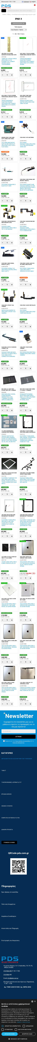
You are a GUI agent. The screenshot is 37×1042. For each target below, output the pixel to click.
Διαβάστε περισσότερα (23, 1022)
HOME (4, 14)
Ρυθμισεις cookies (9, 842)
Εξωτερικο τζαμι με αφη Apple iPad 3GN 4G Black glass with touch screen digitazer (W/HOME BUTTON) (27, 522)
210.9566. (6, 974)
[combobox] (32, 1001)
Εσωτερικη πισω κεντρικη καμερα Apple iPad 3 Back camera (27, 353)
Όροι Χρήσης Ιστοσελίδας (22, 741)
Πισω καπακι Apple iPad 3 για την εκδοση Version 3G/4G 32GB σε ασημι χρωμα (9, 690)
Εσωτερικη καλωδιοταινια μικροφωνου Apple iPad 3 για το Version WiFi (27, 228)
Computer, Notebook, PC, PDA (10, 817)
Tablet (3, 770)
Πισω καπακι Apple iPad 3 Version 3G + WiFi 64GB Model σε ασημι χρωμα (9, 605)
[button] (18, 1039)
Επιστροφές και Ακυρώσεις (10, 940)
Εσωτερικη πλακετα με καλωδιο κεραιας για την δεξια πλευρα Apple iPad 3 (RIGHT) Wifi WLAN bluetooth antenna (27, 187)
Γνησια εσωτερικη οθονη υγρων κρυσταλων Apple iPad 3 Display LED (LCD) (27, 689)
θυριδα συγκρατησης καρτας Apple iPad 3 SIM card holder (27, 102)
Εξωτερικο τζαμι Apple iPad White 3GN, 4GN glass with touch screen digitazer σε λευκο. (9, 522)
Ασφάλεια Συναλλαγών (8, 916)
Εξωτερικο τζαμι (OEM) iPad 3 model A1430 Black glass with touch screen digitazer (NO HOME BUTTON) (27, 438)
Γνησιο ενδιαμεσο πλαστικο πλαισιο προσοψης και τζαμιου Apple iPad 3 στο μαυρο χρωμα (9, 103)
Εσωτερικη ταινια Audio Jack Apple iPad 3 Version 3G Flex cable (27, 270)
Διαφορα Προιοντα (7, 829)
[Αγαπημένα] (25, 6)
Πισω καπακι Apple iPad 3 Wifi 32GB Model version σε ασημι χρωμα (9, 647)
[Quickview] (15, 39)
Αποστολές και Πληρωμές (10, 928)
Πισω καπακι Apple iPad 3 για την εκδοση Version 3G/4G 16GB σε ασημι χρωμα (27, 564)
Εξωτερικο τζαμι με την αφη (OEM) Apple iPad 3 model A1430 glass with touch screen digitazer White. (9, 480)
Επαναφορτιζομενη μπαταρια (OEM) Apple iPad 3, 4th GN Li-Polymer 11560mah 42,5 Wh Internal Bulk (27, 396)
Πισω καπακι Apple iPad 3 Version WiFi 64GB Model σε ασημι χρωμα (27, 605)
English (34, 1)
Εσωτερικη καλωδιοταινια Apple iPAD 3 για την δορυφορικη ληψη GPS (27, 144)
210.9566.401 (8, 971)
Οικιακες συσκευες (7, 806)
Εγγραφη (18, 736)
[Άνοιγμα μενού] (3, 10)
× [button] (35, 1001)
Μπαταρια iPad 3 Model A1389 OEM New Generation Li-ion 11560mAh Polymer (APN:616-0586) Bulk (8, 396)
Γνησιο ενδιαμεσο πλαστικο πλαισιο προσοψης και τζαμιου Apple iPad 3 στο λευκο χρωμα (27, 61)
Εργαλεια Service (6, 794)
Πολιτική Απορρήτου (18, 742)
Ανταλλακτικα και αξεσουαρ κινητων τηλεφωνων (16, 758)
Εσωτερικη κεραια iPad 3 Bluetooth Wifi (9, 185)
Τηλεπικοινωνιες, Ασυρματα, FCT (11, 782)
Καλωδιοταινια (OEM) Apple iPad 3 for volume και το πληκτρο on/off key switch (27, 480)
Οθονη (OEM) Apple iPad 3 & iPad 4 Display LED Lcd (9, 562)
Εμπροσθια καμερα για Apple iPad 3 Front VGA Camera (8, 312)
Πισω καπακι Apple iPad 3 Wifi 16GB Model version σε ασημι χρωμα (27, 647)
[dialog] (18, 1020)
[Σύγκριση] (21, 6)
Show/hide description (18, 23)
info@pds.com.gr (12, 978)
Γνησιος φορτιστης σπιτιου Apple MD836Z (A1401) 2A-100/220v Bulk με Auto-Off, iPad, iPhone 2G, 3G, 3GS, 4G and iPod (9, 438)
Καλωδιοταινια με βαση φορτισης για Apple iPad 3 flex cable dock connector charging (9, 354)
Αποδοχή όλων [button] (10, 1034)
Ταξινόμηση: (18, 27)
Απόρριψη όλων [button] (27, 1034)
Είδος (9, 14)
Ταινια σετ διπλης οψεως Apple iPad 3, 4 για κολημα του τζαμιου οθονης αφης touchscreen (9, 61)
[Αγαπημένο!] (15, 44)
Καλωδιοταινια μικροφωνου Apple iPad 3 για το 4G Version (9, 228)
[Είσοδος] (29, 6)
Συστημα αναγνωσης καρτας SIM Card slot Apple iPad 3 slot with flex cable (8, 144)
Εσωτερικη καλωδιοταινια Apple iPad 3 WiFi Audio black (27, 312)
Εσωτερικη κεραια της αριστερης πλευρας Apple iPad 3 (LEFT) (9, 270)
